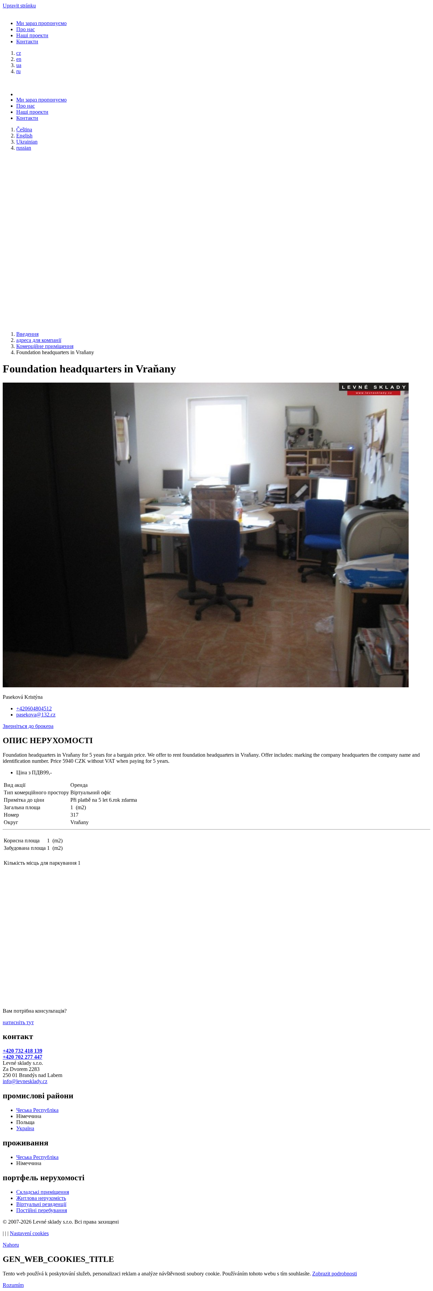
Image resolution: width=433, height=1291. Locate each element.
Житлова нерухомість (41, 1198)
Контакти (27, 41)
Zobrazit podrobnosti (334, 1273)
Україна (25, 1128)
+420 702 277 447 (22, 1057)
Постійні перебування (41, 1210)
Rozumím (13, 1285)
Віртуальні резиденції (41, 1204)
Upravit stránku (19, 5)
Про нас (25, 29)
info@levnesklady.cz (25, 1081)
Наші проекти (32, 35)
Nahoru (11, 1245)
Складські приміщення (42, 1192)
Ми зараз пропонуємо (41, 23)
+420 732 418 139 (22, 1051)
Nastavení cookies (29, 1233)
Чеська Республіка (37, 1110)
